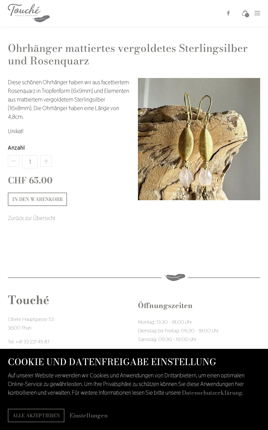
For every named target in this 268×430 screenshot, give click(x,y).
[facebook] (228, 12)
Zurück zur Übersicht (31, 218)
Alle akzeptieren (36, 415)
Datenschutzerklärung (212, 392)
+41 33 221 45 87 (32, 341)
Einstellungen (89, 415)
